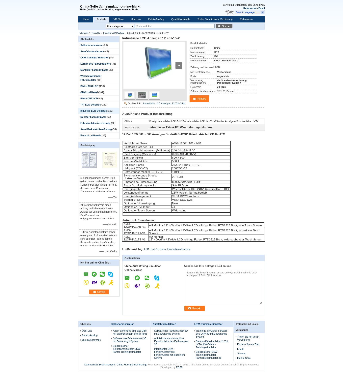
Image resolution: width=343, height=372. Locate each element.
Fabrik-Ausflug (156, 19)
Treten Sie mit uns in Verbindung (215, 19)
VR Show (119, 19)
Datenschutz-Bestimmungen (99, 364)
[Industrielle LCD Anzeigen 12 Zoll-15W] (154, 67)
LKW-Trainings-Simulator (94, 57)
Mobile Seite (244, 358)
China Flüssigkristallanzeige (132, 364)
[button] (250, 12)
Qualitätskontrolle (180, 19)
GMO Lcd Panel (89, 92)
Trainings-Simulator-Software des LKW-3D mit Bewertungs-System (212, 333)
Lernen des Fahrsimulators (95, 63)
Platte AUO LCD (89, 86)
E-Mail (240, 349)
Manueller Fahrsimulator (94, 70)
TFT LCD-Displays (90, 104)
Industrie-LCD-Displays (113, 33)
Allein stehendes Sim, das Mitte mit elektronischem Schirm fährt (130, 332)
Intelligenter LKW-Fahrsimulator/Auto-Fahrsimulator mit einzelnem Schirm (169, 353)
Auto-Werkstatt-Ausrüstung (96, 129)
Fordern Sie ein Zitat (248, 344)
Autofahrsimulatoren (92, 51)
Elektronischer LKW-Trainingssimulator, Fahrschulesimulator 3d (208, 355)
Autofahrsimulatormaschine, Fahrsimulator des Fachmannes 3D (171, 341)
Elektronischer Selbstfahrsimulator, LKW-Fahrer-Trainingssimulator (127, 349)
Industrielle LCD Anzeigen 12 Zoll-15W (164, 103)
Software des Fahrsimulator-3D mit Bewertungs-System (129, 340)
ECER (179, 367)
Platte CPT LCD (89, 98)
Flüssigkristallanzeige (179, 249)
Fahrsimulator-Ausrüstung (95, 123)
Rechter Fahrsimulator (93, 117)
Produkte (101, 19)
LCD (146, 249)
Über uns (136, 19)
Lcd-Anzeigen (158, 249)
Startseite (84, 33)
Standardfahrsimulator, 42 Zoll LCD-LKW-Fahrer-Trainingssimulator (212, 344)
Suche (225, 26)
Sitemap (241, 353)
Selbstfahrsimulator (91, 45)
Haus (86, 19)
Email (261, 8)
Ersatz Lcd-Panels (90, 135)
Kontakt (101, 292)
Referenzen (249, 8)
